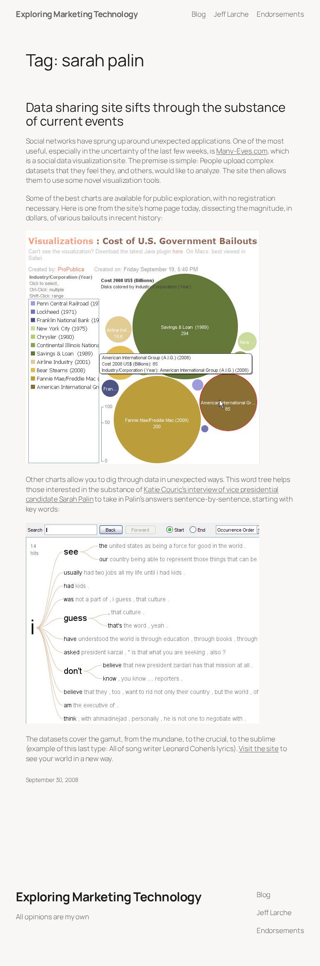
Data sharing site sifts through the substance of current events (156, 114)
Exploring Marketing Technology (77, 14)
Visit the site (259, 748)
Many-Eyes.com (242, 151)
